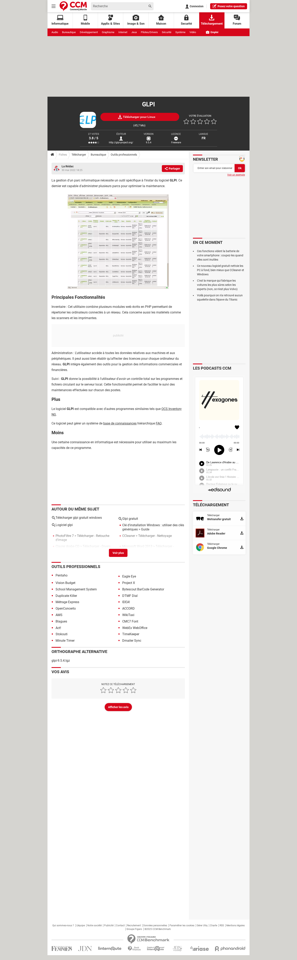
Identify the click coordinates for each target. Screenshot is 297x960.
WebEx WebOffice (134, 628)
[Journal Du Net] (85, 948)
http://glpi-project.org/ (121, 142)
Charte (213, 925)
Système (180, 32)
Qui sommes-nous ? (63, 925)
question (231, 6)
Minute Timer (65, 640)
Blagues (61, 621)
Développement (89, 32)
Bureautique (69, 32)
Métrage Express (67, 602)
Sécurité (166, 32)
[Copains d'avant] (156, 948)
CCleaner (128, 536)
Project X (128, 583)
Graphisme (108, 32)
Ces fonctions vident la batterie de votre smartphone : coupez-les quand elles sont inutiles (220, 255)
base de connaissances (120, 423)
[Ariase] (199, 948)
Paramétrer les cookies (182, 925)
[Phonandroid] (230, 948)
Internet (122, 32)
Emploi (214, 32)
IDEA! (126, 602)
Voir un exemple (236, 174)
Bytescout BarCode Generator (143, 589)
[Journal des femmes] (62, 948)
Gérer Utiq (202, 925)
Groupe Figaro (134, 929)
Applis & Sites (110, 23)
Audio (55, 32)
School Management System (76, 589)
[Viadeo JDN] (177, 948)
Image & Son (135, 23)
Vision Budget (65, 583)
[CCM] (73, 6)
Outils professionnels (124, 154)
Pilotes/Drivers (149, 32)
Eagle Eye (129, 576)
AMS (59, 615)
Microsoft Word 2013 (137, 546)
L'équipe (80, 925)
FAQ (159, 423)
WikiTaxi (128, 615)
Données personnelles (155, 925)
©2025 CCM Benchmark (157, 929)
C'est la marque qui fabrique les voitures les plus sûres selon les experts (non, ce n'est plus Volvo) (217, 285)
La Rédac (68, 166)
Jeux (134, 32)
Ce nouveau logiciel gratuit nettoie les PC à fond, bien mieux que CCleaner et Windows (220, 270)
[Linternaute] (110, 949)
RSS (222, 925)
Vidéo (193, 32)
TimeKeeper (130, 634)
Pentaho (61, 575)
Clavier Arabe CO (67, 546)
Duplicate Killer (66, 596)
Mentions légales (235, 925)
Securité (186, 23)
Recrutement (134, 925)
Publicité (109, 925)
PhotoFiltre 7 (65, 536)
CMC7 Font (130, 621)
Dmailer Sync (131, 640)
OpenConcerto (66, 608)
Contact (120, 925)
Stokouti (61, 634)
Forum (237, 23)
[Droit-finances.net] (134, 948)
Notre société (94, 925)
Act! (58, 628)
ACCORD (128, 608)
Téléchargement (212, 23)
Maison (161, 23)
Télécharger (79, 154)
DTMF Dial (130, 596)
